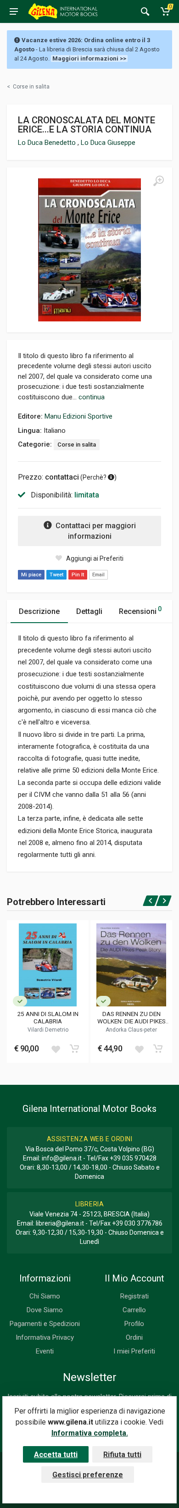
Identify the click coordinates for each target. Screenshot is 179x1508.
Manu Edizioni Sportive (78, 416)
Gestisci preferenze (87, 1474)
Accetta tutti (56, 1454)
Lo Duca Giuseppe (108, 142)
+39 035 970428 (133, 1158)
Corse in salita (76, 444)
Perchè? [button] (95, 477)
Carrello (134, 1310)
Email (98, 575)
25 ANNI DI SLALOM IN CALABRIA (47, 1017)
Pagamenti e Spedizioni (45, 1324)
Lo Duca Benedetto (48, 142)
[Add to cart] (74, 1048)
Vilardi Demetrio (48, 1030)
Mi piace (31, 575)
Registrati (134, 1296)
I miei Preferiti (134, 1351)
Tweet (56, 575)
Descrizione (39, 611)
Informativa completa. (89, 1433)
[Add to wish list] (55, 1049)
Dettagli (89, 611)
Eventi (45, 1351)
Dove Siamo (45, 1310)
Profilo (134, 1324)
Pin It (78, 575)
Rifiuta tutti (122, 1454)
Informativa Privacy (45, 1337)
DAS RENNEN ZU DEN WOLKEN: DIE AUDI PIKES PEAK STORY (131, 1017)
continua (91, 397)
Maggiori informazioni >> (89, 58)
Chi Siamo (44, 1296)
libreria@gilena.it (60, 1223)
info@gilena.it (62, 1158)
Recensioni (140, 610)
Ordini (134, 1337)
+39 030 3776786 (137, 1223)
